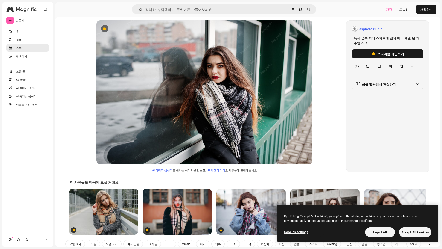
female (186, 244)
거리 (398, 244)
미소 (233, 244)
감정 (349, 244)
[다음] (429, 244)
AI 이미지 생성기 (162, 170)
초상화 (265, 244)
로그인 (404, 9)
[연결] (10, 239)
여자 (203, 244)
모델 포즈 (112, 244)
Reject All (380, 232)
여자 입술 (133, 244)
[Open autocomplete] (138, 9)
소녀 (248, 244)
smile (413, 244)
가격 (389, 9)
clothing (332, 244)
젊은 (364, 244)
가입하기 (426, 9)
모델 (93, 244)
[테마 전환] (26, 239)
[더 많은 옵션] (411, 66)
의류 (218, 244)
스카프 (313, 244)
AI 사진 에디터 (216, 170)
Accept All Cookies (415, 232)
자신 (281, 244)
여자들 (153, 244)
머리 (169, 244)
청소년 (381, 244)
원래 (122, 29)
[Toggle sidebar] (45, 9)
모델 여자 (75, 244)
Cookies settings (296, 232)
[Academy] (18, 239)
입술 (297, 244)
